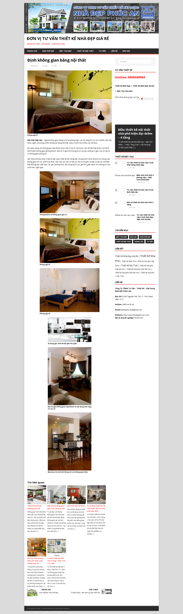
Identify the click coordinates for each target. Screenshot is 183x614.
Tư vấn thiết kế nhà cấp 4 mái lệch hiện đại (140, 191)
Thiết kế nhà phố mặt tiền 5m (139, 269)
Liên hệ (114, 51)
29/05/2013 (34, 66)
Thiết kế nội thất (85, 51)
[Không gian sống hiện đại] (69, 261)
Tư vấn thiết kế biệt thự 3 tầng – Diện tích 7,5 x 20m (56, 561)
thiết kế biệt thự (124, 156)
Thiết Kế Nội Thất (129, 265)
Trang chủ (32, 51)
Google (45, 66)
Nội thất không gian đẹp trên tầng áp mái (56, 507)
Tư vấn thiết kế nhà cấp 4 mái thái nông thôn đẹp (140, 163)
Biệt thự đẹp (65, 51)
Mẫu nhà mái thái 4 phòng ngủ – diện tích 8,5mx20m (144, 177)
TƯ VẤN (102, 51)
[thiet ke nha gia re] (69, 211)
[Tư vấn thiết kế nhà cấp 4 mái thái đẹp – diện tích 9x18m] (125, 215)
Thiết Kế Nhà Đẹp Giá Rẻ (126, 256)
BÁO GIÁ (126, 51)
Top (177, 608)
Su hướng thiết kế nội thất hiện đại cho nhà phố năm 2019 (96, 508)
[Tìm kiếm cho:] (135, 61)
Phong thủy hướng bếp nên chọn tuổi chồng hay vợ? (35, 561)
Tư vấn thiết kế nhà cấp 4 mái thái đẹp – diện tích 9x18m (145, 217)
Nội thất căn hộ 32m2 (76, 506)
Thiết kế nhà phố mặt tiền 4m (127, 272)
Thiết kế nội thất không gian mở (34, 507)
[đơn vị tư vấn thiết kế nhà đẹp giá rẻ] (91, 32)
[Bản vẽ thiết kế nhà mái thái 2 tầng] (120, 207)
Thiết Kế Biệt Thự (129, 261)
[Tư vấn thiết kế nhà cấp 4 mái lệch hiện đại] (120, 195)
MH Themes (65, 608)
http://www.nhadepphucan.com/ (136, 315)
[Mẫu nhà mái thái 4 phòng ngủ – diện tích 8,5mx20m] (125, 175)
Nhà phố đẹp (48, 51)
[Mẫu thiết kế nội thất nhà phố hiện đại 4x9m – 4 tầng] (135, 110)
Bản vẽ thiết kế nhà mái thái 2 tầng (140, 203)
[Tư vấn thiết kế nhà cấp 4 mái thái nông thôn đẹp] (120, 167)
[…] (134, 147)
